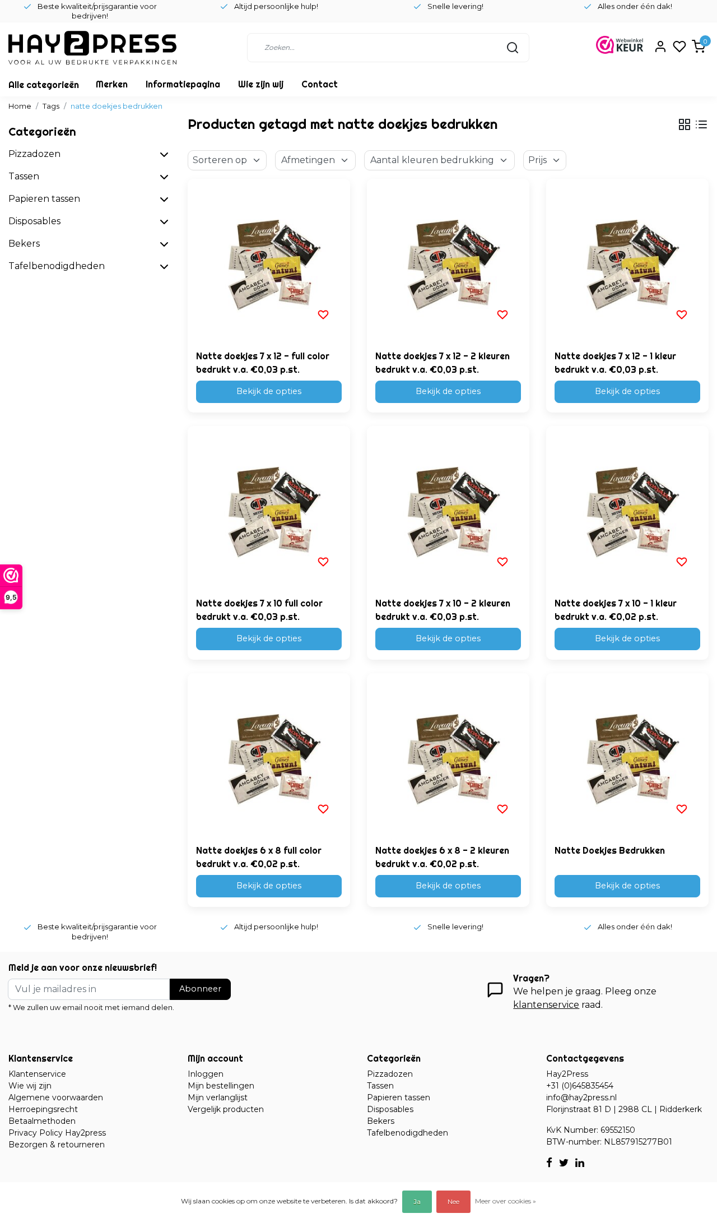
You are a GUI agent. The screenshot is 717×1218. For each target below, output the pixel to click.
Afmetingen (308, 160)
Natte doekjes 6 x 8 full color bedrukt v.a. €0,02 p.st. (259, 857)
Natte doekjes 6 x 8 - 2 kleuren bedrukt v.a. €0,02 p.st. (442, 857)
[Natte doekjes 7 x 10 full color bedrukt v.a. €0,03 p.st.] (269, 507)
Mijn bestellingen (221, 1086)
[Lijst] (701, 124)
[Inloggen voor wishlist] (323, 314)
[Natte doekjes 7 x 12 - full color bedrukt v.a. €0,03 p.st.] (269, 260)
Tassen (380, 1086)
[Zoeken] (512, 47)
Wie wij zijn (30, 1086)
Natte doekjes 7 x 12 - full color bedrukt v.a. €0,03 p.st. (262, 362)
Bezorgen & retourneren (56, 1145)
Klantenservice (37, 1074)
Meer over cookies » (505, 1201)
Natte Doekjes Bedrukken (610, 850)
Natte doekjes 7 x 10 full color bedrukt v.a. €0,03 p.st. (259, 610)
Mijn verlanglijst (218, 1097)
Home (19, 106)
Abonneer (200, 989)
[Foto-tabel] (684, 124)
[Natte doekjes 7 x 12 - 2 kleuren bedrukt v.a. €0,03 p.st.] (448, 260)
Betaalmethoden (42, 1121)
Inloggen (206, 1074)
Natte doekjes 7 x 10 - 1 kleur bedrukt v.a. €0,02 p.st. (616, 610)
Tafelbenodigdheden (407, 1133)
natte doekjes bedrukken (116, 106)
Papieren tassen (398, 1097)
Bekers (380, 1121)
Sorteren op (220, 160)
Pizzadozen (390, 1074)
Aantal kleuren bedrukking (432, 160)
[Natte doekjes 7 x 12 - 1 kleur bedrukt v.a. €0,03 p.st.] (627, 260)
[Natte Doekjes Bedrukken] (627, 754)
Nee (453, 1201)
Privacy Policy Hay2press (57, 1133)
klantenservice (546, 1004)
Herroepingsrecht (43, 1109)
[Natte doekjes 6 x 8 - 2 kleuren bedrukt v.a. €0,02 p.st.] (448, 754)
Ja (417, 1201)
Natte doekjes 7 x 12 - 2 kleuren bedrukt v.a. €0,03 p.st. (442, 362)
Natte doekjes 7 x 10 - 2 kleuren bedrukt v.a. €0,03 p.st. (442, 610)
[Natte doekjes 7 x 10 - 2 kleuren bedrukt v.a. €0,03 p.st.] (448, 507)
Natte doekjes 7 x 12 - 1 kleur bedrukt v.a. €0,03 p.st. (615, 362)
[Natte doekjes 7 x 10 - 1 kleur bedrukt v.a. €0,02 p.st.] (627, 507)
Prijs (537, 160)
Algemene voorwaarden (55, 1097)
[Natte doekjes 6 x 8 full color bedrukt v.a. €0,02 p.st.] (269, 754)
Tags (51, 106)
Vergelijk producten (226, 1109)
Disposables (390, 1109)
